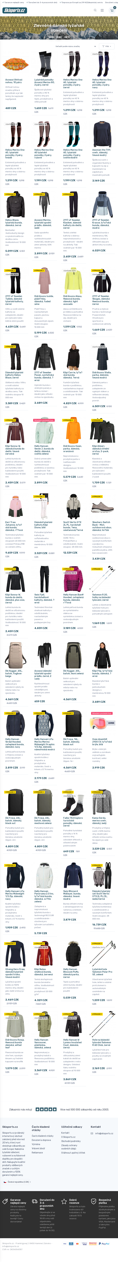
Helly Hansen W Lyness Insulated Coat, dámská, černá (72, 1044)
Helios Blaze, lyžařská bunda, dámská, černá (13, 223)
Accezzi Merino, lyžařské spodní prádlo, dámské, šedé (43, 224)
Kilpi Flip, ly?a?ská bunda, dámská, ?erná (102, 674)
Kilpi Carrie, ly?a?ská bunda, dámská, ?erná (72, 375)
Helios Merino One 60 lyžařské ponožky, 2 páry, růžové (43, 154)
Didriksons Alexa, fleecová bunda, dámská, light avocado (72, 300)
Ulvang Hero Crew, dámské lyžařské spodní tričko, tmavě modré (15, 973)
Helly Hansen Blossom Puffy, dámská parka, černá (71, 973)
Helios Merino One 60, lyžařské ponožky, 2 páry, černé (72, 83)
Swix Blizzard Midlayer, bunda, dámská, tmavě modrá (72, 895)
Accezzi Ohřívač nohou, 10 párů (13, 81)
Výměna (36, 1144)
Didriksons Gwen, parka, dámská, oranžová (72, 449)
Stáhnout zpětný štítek (73, 1153)
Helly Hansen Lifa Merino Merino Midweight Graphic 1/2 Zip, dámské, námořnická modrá (44, 744)
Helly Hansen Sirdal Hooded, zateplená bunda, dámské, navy (14, 743)
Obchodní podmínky (71, 1141)
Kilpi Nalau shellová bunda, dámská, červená (43, 972)
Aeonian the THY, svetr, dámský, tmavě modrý (101, 153)
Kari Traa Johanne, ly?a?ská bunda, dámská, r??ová (14, 526)
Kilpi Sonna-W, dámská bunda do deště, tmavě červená (14, 450)
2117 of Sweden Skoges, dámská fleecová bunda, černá (101, 300)
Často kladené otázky (42, 1136)
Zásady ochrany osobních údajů (69, 1147)
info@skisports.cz (104, 1133)
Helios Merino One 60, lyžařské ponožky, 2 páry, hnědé (14, 154)
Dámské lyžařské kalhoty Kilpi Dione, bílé (43, 525)
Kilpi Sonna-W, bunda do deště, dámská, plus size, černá (15, 598)
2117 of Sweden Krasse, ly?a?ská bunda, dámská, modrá (101, 224)
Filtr (107, 46)
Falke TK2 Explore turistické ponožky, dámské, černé (73, 822)
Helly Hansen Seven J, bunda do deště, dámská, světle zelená (44, 450)
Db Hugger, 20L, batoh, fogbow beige (14, 674)
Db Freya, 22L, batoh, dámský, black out (13, 821)
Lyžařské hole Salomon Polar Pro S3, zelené (102, 972)
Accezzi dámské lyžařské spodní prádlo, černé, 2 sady (42, 675)
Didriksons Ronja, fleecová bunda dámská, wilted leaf (14, 1044)
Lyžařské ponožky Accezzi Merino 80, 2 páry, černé (44, 82)
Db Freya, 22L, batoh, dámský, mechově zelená (42, 821)
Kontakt (65, 1133)
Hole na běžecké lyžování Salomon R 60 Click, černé (101, 1042)
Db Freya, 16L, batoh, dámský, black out (71, 742)
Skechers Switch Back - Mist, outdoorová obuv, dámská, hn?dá (102, 526)
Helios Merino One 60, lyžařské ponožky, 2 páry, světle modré (72, 154)
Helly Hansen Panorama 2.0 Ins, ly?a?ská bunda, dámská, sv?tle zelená (44, 896)
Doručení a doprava (41, 1140)
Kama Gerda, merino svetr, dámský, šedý (99, 821)
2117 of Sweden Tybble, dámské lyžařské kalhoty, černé (14, 300)
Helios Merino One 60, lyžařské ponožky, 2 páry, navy (101, 83)
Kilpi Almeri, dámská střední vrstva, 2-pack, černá (100, 450)
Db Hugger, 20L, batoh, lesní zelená (73, 672)
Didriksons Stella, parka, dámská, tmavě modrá (101, 375)
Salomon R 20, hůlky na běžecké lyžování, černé (101, 597)
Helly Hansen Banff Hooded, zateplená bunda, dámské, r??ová (73, 598)
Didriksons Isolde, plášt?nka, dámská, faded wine (44, 300)
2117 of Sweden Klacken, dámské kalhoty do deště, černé (72, 224)
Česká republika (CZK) (18, 1182)
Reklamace (37, 1152)
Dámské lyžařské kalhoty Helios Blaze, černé (14, 375)
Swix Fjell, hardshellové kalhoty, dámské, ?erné (44, 598)
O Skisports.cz (68, 1137)
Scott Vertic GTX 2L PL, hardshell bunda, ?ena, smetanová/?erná (73, 526)
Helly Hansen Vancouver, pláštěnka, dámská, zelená (42, 1044)
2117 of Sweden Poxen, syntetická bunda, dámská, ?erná (44, 376)
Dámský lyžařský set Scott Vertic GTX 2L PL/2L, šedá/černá (101, 895)
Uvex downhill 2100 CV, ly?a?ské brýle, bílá (102, 742)
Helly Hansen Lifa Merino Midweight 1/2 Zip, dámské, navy (14, 895)
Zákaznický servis (95, 2)
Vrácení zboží (38, 1148)
